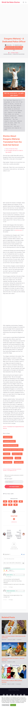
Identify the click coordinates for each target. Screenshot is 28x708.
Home (10, 690)
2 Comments (18, 684)
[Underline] (7, 563)
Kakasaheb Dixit (7, 437)
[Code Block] (15, 563)
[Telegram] (5, 505)
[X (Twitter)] (10, 501)
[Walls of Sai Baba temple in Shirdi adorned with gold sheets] (14, 627)
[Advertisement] (14, 19)
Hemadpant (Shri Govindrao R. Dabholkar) (13, 449)
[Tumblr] (21, 695)
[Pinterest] (15, 501)
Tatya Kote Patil (7, 462)
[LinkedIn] (21, 501)
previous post (18, 230)
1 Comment (19, 639)
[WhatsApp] (10, 505)
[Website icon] (14, 519)
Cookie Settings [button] (5, 705)
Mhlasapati (6, 453)
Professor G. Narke (17, 453)
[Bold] (4, 563)
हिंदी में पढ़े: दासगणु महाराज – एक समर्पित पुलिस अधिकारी (14, 94)
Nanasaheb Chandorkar (9, 441)
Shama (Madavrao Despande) (10, 445)
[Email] (15, 505)
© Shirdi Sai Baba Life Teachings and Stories (12, 469)
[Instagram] (10, 695)
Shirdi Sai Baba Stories (11, 2)
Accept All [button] (13, 705)
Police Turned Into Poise (12, 148)
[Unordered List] (12, 563)
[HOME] (8, 52)
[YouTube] (24, 695)
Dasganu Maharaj (10, 46)
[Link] (17, 563)
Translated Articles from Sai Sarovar (13, 48)
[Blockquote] (13, 563)
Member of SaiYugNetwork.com (9, 470)
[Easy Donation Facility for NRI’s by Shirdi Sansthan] (14, 671)
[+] (20, 562)
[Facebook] (5, 501)
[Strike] (9, 563)
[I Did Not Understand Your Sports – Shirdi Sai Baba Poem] (14, 649)
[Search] (25, 2)
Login (23, 554)
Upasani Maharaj (18, 462)
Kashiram (18, 458)
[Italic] (6, 563)
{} (18, 562)
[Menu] (23, 2)
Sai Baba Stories (19, 46)
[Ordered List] (10, 563)
